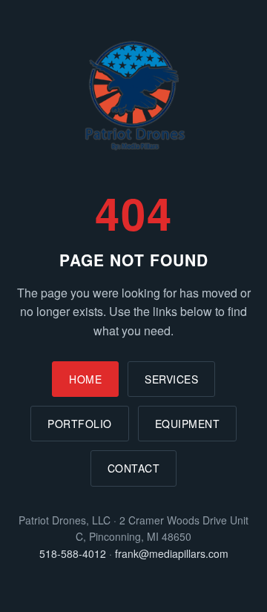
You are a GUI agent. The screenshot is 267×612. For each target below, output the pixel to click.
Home (85, 379)
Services (171, 379)
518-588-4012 (72, 553)
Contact (134, 468)
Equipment (187, 423)
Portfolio (79, 423)
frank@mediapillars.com (171, 553)
